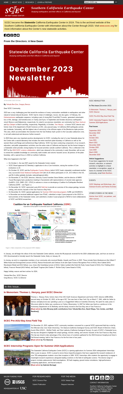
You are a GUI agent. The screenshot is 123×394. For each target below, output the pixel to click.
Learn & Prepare (44, 2)
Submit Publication (39, 384)
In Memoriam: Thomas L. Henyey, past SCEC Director (33, 292)
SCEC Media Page (67, 380)
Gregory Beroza (24, 104)
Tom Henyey (59, 124)
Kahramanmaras (9, 117)
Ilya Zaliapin (11, 124)
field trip (44, 187)
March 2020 (93, 152)
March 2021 (93, 143)
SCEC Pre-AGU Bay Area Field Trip (102, 116)
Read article (35, 309)
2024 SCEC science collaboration (24, 150)
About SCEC (17, 2)
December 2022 (94, 133)
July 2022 (92, 135)
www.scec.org (107, 25)
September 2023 (95, 130)
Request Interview (67, 384)
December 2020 (94, 145)
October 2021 (94, 138)
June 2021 (92, 140)
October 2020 (94, 147)
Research (29, 2)
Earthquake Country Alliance (40, 170)
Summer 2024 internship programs (55, 192)
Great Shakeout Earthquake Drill (31, 173)
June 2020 (92, 150)
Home (6, 2)
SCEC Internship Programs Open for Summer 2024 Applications (39, 346)
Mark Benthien (107, 173)
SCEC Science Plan (40, 380)
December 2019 (94, 155)
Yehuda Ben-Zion (12, 104)
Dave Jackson (81, 122)
